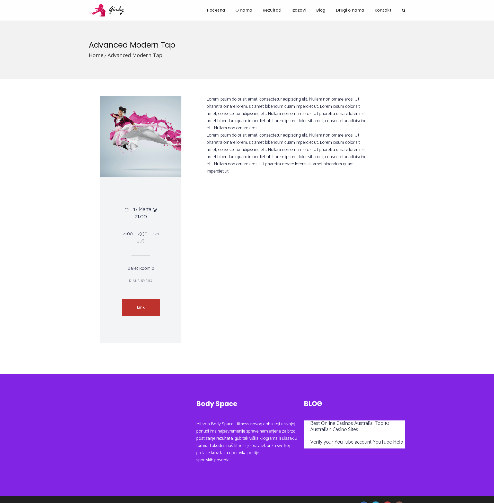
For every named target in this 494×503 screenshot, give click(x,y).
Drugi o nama (350, 10)
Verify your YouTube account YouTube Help (356, 442)
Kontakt (383, 10)
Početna (216, 10)
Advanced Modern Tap (135, 55)
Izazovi (299, 10)
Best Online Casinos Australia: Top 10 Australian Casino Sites (349, 426)
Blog (320, 10)
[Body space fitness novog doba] (106, 10)
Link (141, 307)
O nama (243, 10)
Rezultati (272, 10)
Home (96, 55)
